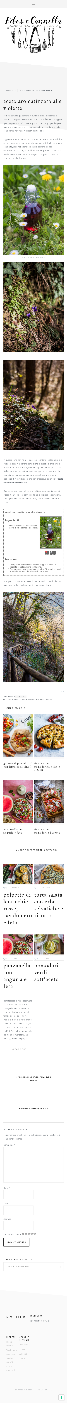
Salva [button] (47, 554)
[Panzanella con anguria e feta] (18, 802)
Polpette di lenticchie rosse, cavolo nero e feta (17, 908)
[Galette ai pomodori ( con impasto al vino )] (18, 736)
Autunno (46, 888)
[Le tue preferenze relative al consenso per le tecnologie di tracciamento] (62, 1398)
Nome (6, 1188)
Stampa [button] (53, 554)
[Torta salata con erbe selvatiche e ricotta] (49, 874)
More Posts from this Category (37, 850)
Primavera (21, 697)
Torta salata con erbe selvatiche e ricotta (48, 905)
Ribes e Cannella (33, 34)
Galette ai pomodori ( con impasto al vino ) (17, 765)
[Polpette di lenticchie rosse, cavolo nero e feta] (18, 874)
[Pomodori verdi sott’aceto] (49, 945)
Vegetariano (11, 1350)
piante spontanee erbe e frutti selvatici (37, 699)
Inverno (15, 888)
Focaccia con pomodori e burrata (47, 831)
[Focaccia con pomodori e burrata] (49, 802)
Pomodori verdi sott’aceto (46, 972)
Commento (9, 1145)
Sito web (7, 1219)
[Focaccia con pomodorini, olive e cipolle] (49, 736)
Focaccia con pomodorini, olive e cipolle (47, 766)
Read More (19, 1049)
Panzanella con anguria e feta (13, 831)
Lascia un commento (44, 90)
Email (6, 1203)
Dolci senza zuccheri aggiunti (11, 1358)
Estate (14, 958)
